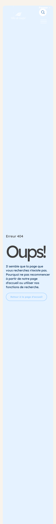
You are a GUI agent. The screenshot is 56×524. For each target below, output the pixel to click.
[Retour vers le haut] (48, 519)
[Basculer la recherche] (43, 12)
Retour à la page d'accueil (26, 296)
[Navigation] (43, 21)
